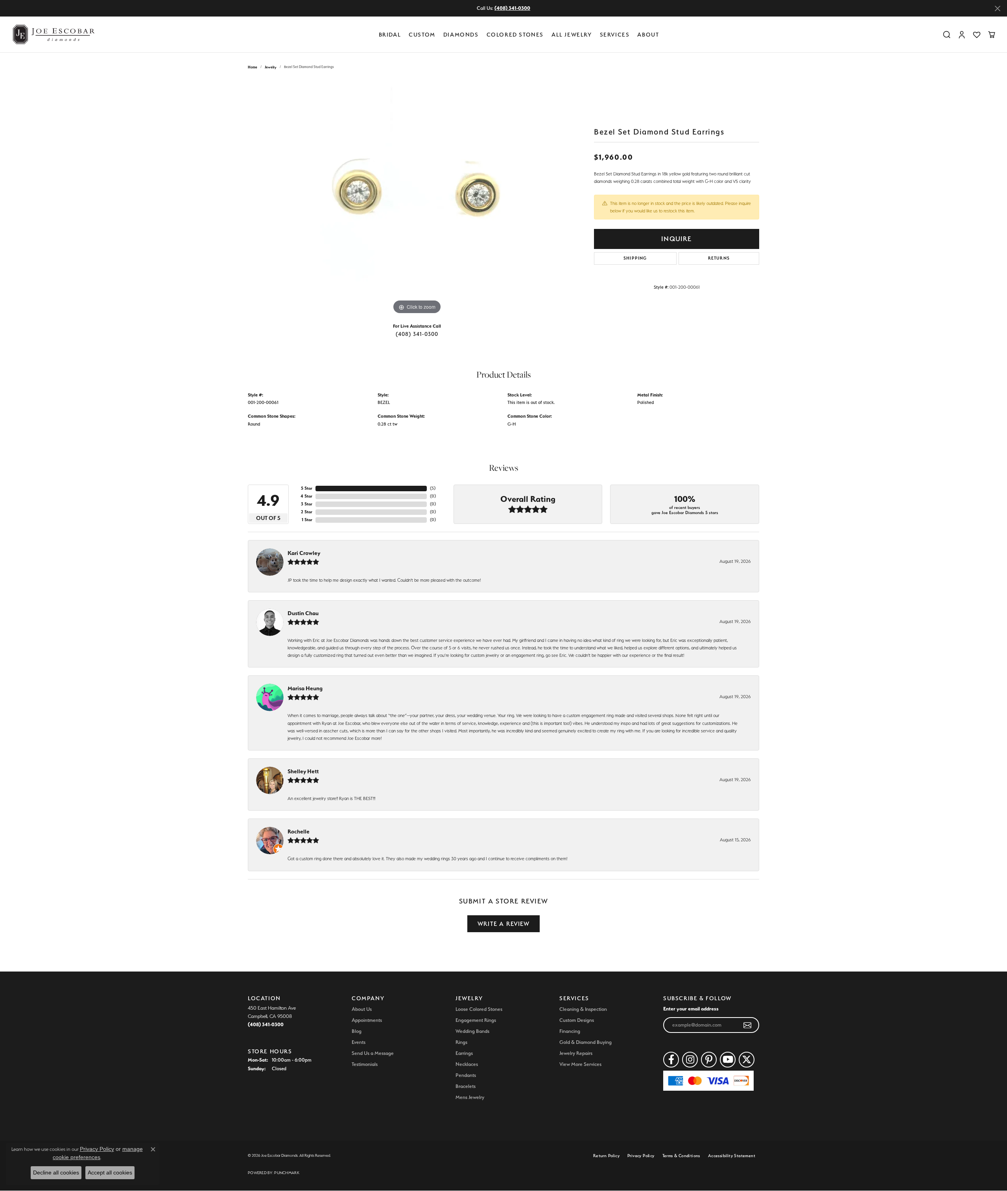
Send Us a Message (373, 1053)
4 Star (306, 496)
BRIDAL (390, 34)
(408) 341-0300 (417, 334)
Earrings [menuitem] (464, 1053)
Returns (719, 258)
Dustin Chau (303, 613)
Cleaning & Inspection (583, 1009)
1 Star (307, 519)
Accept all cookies (110, 1172)
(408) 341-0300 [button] (512, 8)
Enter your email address (691, 1008)
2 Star (306, 511)
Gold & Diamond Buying (585, 1042)
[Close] (997, 8)
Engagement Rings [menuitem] (476, 1020)
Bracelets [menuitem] (466, 1086)
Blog (356, 1031)
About (648, 34)
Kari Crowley (304, 553)
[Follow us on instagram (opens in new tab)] (690, 1059)
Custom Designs (576, 1020)
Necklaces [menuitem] (467, 1064)
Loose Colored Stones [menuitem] (479, 1009)
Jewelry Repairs (575, 1053)
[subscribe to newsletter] (747, 1025)
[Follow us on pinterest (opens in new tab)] (709, 1059)
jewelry (271, 67)
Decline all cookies (56, 1172)
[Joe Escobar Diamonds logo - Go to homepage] (53, 34)
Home (252, 67)
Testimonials (365, 1064)
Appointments (367, 1020)
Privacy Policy (641, 1155)
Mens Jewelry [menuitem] (470, 1097)
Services (615, 34)
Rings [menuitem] (461, 1042)
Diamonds (461, 34)
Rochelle (299, 831)
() (432, 488)
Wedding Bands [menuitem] (472, 1031)
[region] (417, 198)
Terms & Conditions (681, 1155)
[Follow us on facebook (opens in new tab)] (671, 1059)
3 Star (306, 504)
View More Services (580, 1064)
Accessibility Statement (731, 1155)
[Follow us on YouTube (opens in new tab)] (728, 1059)
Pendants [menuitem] (466, 1075)
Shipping (635, 258)
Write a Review (503, 923)
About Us (362, 1009)
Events (358, 1042)
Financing (569, 1031)
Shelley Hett (303, 771)
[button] (946, 34)
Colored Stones (515, 34)
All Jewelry (571, 34)
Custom (422, 34)
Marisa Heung (305, 688)
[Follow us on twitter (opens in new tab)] (746, 1059)
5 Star (306, 488)
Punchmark (286, 1173)
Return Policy (606, 1155)
